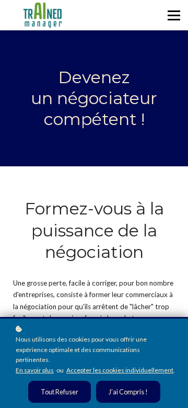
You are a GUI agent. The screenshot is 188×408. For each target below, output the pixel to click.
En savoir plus (35, 370)
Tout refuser (59, 392)
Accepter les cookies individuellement (119, 370)
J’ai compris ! (128, 392)
